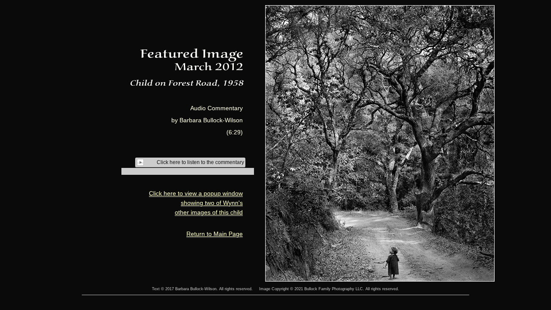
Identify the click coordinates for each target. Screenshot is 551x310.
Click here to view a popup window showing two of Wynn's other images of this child (196, 203)
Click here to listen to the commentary (200, 162)
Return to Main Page (214, 233)
